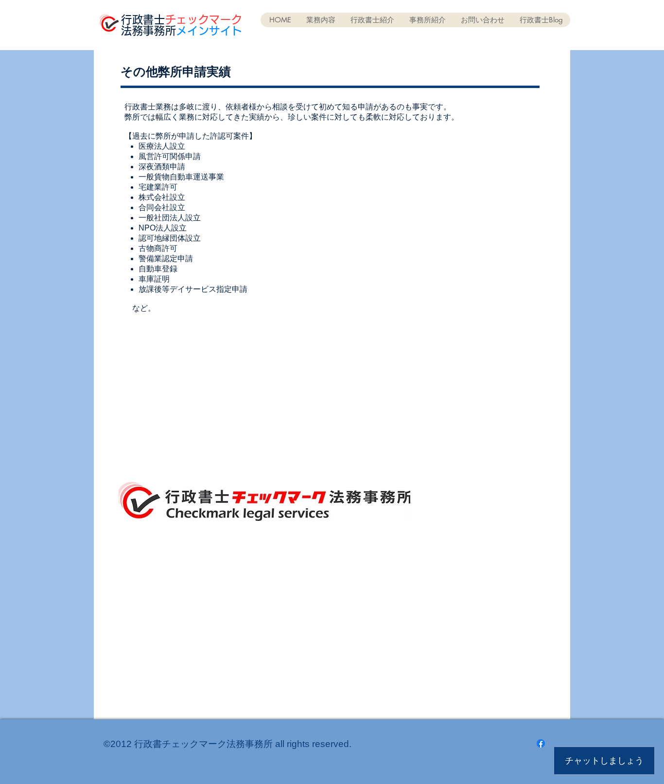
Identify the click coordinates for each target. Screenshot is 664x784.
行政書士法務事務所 (181, 25)
